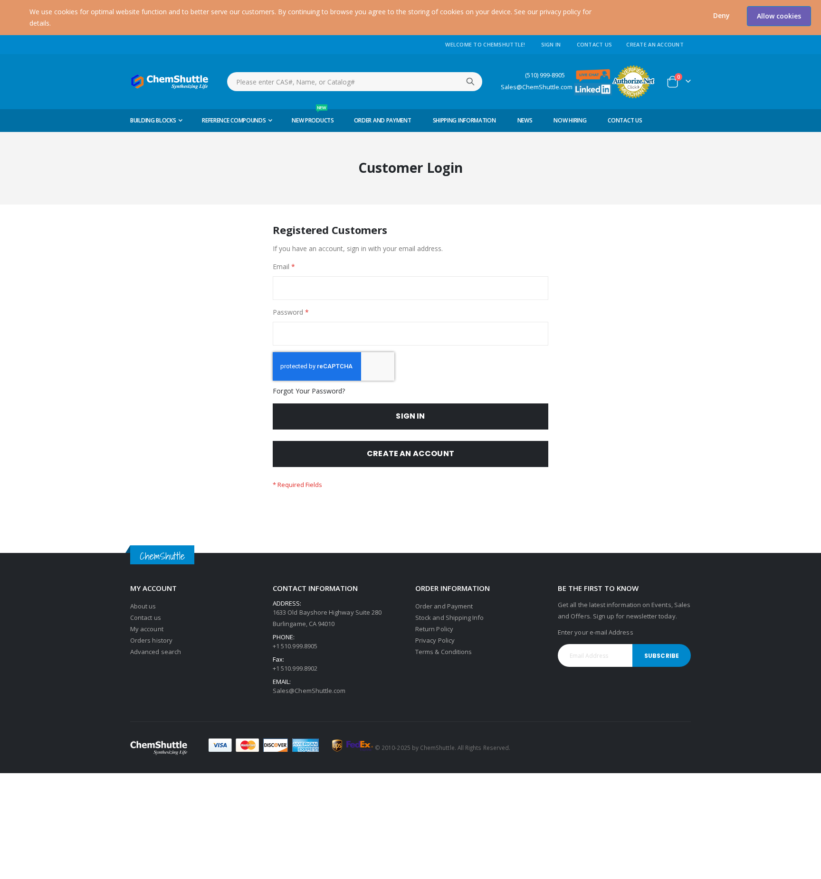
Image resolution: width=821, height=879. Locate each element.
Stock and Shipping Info (449, 617)
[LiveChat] (593, 75)
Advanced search (155, 651)
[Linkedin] (593, 88)
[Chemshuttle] (170, 82)
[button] (721, 15)
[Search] (470, 81)
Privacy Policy (435, 640)
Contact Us (594, 44)
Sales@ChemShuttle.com (537, 87)
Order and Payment (444, 606)
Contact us (145, 617)
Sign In (551, 44)
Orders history (151, 640)
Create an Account (655, 44)
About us (143, 606)
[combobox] (354, 81)
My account (146, 629)
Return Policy (434, 629)
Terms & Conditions (443, 651)
